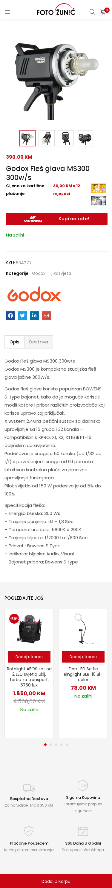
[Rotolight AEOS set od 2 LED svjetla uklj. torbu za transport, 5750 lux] (29, 628)
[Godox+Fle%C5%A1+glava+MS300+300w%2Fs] (22, 315)
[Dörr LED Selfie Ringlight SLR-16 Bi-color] (83, 628)
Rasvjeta (62, 273)
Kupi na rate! (74, 219)
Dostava (38, 342)
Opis (14, 342)
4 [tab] (61, 744)
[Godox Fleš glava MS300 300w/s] (10, 315)
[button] (103, 11)
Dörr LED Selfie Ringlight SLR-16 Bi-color (83, 674)
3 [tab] (56, 744)
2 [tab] (51, 744)
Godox (38, 273)
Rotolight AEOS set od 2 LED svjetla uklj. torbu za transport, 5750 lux (29, 677)
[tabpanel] (29, 673)
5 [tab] (67, 744)
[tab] (14, 341)
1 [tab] (45, 744)
